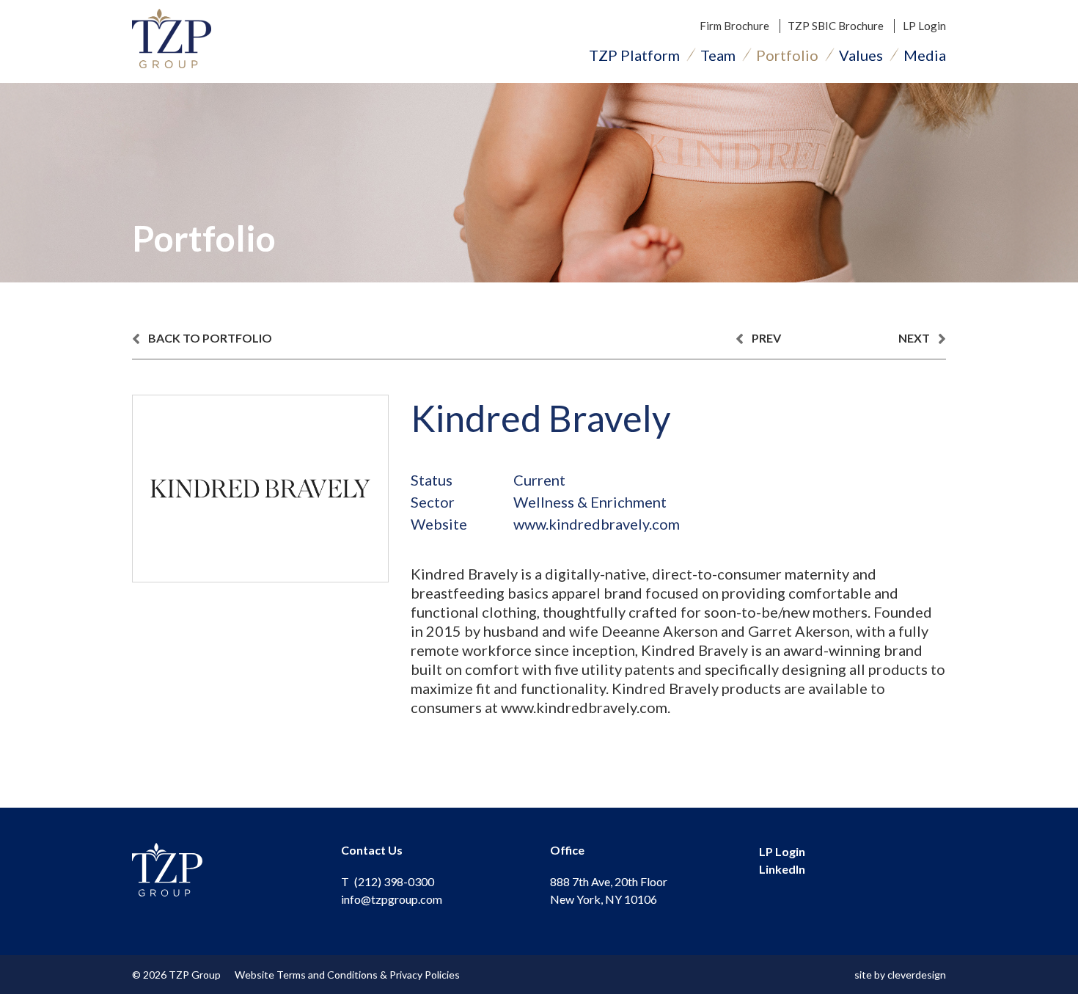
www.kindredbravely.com (596, 524)
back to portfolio (209, 338)
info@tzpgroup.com (391, 899)
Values (861, 55)
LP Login (924, 25)
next (915, 338)
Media (924, 55)
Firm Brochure (734, 25)
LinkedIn (782, 869)
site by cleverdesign (900, 974)
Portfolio (787, 55)
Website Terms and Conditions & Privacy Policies (347, 974)
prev (765, 338)
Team (718, 55)
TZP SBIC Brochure (836, 25)
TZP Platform (634, 55)
